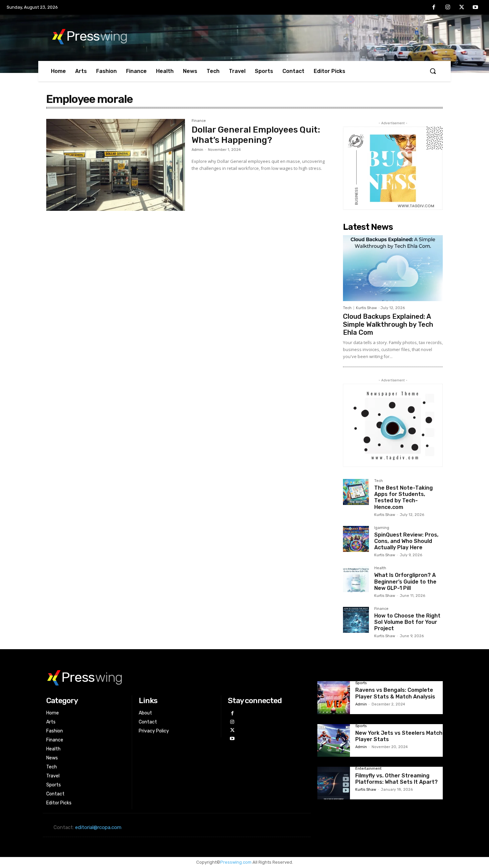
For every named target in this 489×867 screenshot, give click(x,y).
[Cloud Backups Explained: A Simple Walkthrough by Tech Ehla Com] (393, 268)
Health (380, 568)
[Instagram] (448, 8)
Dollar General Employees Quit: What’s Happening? (256, 135)
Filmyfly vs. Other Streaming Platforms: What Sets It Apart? (396, 778)
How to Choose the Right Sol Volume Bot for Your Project (407, 622)
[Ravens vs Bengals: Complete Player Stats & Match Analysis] (333, 697)
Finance (199, 121)
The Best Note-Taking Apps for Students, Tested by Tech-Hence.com (403, 497)
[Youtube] (475, 8)
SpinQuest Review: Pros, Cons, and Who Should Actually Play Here (406, 541)
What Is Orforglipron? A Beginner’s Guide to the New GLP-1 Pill (405, 581)
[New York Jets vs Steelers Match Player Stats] (333, 740)
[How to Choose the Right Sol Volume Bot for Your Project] (356, 620)
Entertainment (368, 769)
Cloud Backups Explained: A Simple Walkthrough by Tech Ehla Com (388, 324)
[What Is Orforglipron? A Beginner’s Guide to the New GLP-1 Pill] (356, 579)
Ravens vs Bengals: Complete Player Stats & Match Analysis (395, 693)
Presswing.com (235, 862)
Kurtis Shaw (366, 308)
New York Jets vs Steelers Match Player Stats (398, 736)
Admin (197, 150)
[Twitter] (462, 8)
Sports (361, 683)
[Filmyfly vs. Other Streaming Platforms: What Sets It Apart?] (333, 783)
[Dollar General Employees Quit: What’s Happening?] (115, 165)
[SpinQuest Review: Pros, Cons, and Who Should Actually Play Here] (356, 539)
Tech (347, 308)
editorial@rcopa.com (98, 827)
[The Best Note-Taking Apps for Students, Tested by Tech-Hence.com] (356, 492)
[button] (433, 71)
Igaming (381, 528)
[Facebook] (434, 8)
